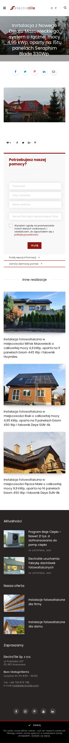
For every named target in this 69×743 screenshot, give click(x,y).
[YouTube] (44, 711)
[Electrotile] (23, 8)
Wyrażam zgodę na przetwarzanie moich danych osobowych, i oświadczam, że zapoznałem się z (34, 230)
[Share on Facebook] (15, 71)
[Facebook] (16, 711)
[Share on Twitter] (25, 71)
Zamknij (37, 725)
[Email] (53, 71)
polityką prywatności (26, 234)
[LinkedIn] (44, 71)
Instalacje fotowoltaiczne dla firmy (46, 602)
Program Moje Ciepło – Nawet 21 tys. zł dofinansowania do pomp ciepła (44, 538)
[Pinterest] (34, 71)
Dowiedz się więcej (40, 735)
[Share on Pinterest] (35, 142)
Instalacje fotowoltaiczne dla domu (46, 624)
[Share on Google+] (29, 142)
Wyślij (34, 245)
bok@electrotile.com (26, 685)
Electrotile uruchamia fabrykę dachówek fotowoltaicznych (43, 563)
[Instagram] (25, 711)
